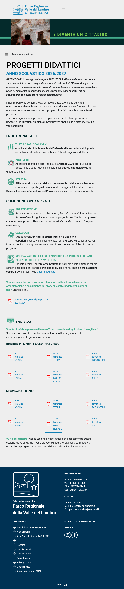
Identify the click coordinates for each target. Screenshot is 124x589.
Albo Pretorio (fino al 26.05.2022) (33, 536)
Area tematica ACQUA (19, 356)
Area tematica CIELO (96, 374)
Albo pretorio (23, 532)
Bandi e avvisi (24, 549)
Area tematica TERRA (57, 356)
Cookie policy (23, 567)
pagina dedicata (46, 271)
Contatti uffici (24, 553)
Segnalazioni (23, 558)
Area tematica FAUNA (19, 374)
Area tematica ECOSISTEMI (96, 356)
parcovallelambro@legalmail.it (84, 509)
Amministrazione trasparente (31, 527)
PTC (19, 540)
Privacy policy (24, 562)
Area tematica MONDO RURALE (57, 376)
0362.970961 (75, 502)
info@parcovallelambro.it (82, 506)
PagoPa (21, 545)
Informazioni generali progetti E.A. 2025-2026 (32, 301)
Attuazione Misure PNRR (29, 571)
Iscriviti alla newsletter (80, 521)
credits (60, 584)
